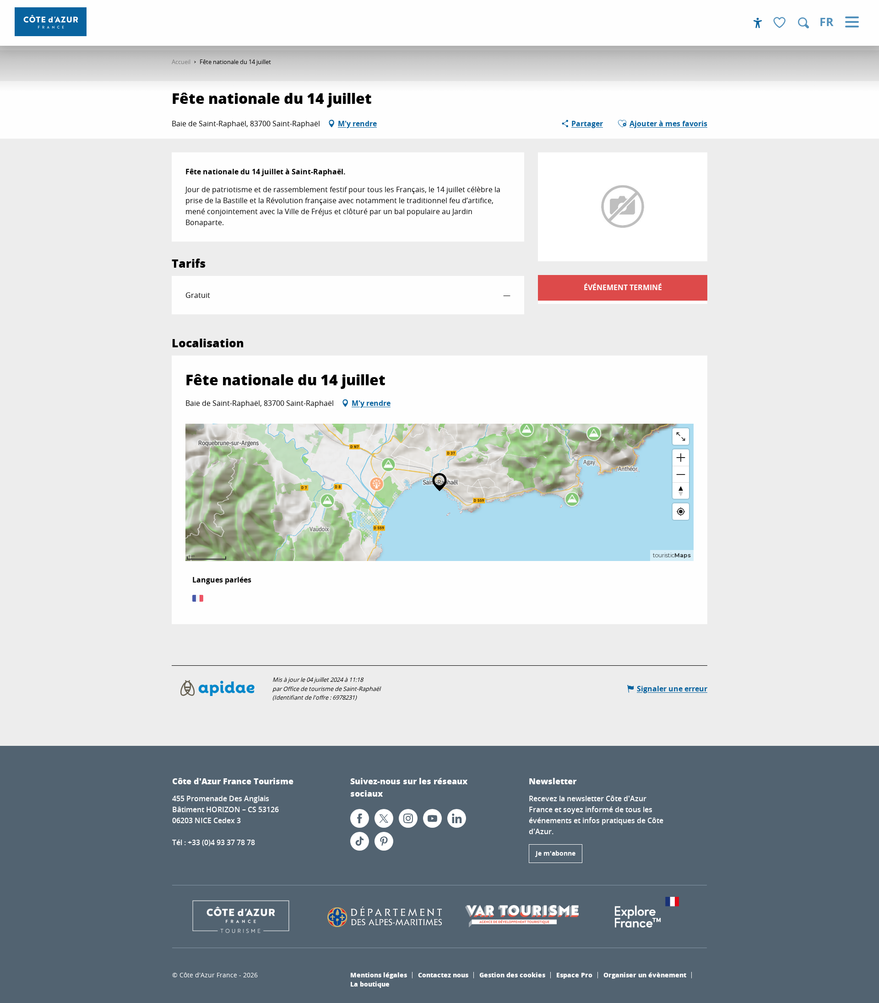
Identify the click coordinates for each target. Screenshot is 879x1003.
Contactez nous (443, 974)
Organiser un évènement (644, 974)
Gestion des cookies (512, 974)
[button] (803, 23)
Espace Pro (574, 974)
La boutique (370, 983)
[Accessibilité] (757, 22)
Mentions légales (378, 974)
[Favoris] (780, 23)
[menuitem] (51, 21)
